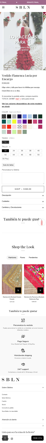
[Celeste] (30, 117)
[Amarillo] (14, 122)
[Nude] (25, 127)
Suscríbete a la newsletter (10, 411)
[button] (23, 425)
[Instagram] (12, 439)
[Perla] (14, 117)
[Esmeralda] (4, 122)
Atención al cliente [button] (9, 419)
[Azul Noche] (20, 117)
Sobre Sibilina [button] (7, 387)
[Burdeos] (30, 122)
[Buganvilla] (40, 122)
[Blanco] (35, 127)
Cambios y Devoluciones (11, 207)
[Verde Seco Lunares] (4, 132)
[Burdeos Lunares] (40, 127)
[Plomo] (35, 117)
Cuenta (4, 401)
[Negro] (9, 117)
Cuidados (5, 201)
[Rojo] (9, 127)
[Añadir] (18, 290)
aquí (17, 99)
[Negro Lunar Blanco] (4, 117)
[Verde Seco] (25, 132)
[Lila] (20, 122)
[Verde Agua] (9, 122)
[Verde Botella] (40, 117)
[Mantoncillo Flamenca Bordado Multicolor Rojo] (34, 279)
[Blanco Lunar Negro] (20, 127)
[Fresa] (35, 122)
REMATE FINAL (33, 2)
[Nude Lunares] (9, 132)
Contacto (4, 394)
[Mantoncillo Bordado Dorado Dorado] (12, 279)
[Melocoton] (4, 127)
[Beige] (30, 127)
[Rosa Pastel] (14, 127)
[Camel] (20, 132)
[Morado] (25, 122)
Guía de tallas (8, 165)
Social (4, 405)
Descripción (6, 195)
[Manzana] (14, 132)
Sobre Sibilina (6, 398)
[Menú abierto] (5, 7)
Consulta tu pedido (8, 408)
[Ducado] (25, 117)
